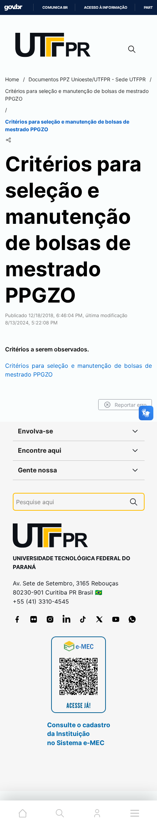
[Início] (55, 46)
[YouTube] (115, 619)
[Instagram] (50, 619)
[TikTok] (82, 619)
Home (12, 79)
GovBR (13, 7)
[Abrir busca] (132, 49)
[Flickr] (33, 619)
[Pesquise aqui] (133, 502)
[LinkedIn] (66, 619)
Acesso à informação (105, 7)
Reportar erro (130, 405)
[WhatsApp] (132, 619)
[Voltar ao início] (53, 537)
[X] (99, 619)
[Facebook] (17, 619)
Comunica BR (55, 7)
